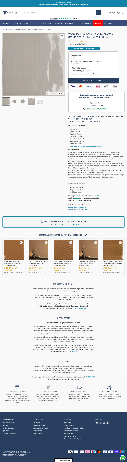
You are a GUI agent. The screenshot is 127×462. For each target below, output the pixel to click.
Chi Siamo (67, 422)
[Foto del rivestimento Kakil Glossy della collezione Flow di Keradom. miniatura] (15, 101)
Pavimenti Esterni (39, 425)
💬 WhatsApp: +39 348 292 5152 (96, 109)
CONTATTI (108, 23)
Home (4, 29)
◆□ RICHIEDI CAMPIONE (84, 48)
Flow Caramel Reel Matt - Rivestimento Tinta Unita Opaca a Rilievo (87, 263)
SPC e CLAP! (69, 23)
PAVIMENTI (7, 23)
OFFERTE (97, 23)
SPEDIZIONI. (73, 352)
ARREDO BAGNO (84, 23)
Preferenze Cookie (70, 436)
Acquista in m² (76, 55)
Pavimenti (36, 422)
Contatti (5, 425)
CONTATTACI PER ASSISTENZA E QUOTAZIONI (86, 146)
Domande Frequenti (8, 422)
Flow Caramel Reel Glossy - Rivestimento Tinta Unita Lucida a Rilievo (63, 263)
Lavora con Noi (69, 425)
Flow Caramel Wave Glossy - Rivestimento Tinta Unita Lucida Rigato (112, 263)
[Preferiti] (118, 13)
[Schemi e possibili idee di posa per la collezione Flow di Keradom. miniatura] (40, 101)
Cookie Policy (68, 433)
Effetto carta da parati (40, 428)
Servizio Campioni (8, 428)
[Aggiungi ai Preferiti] (62, 36)
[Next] (123, 256)
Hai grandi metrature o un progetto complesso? (96, 96)
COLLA (76, 200)
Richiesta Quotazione (9, 433)
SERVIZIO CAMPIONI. (79, 308)
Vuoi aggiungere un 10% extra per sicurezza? (86, 61)
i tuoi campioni (64, 460)
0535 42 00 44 (51, 4)
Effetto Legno (37, 433)
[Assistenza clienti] (17, 394)
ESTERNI (57, 23)
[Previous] (3, 256)
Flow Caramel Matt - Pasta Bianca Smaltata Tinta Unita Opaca (38, 263)
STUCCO (77, 198)
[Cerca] (98, 12)
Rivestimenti (37, 431)
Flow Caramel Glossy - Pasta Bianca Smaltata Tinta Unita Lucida (12, 263)
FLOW (97, 196)
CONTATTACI (90, 377)
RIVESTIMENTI (21, 23)
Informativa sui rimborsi (72, 439)
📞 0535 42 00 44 (96, 105)
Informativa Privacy (71, 431)
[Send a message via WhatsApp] (123, 458)
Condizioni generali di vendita (74, 428)
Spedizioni (5, 431)
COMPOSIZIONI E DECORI (40, 23)
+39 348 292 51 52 (82, 4)
